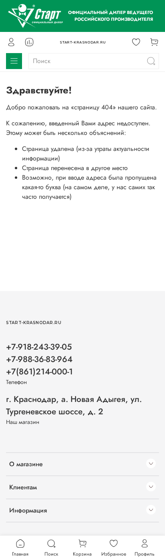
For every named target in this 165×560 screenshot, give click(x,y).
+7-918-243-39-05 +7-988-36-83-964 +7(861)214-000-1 (39, 359)
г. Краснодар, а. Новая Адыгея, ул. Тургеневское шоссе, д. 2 (74, 405)
